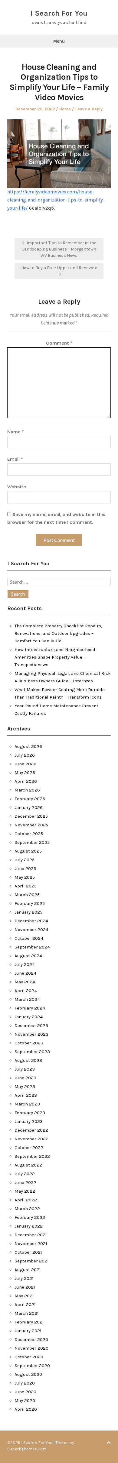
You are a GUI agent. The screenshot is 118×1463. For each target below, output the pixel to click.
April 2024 (26, 990)
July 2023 (25, 1069)
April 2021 (25, 1304)
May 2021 (24, 1296)
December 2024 (31, 921)
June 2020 (25, 1391)
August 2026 (28, 746)
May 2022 (25, 1191)
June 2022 (25, 1182)
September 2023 (32, 1051)
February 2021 (29, 1322)
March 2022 (27, 1208)
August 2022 (28, 1165)
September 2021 (32, 1261)
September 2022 (32, 1156)
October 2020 (29, 1357)
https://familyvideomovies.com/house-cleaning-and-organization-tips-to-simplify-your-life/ (55, 200)
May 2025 (25, 877)
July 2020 (25, 1383)
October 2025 (29, 833)
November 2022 (31, 1139)
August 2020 (28, 1374)
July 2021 (24, 1278)
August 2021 (28, 1269)
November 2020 (31, 1348)
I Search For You (59, 13)
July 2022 (25, 1173)
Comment (59, 343)
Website (16, 487)
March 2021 (27, 1313)
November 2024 (31, 929)
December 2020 (31, 1339)
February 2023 (30, 1112)
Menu (59, 41)
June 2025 (25, 868)
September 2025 (32, 842)
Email (15, 459)
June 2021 (25, 1287)
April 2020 (26, 1409)
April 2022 (26, 1200)
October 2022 (29, 1147)
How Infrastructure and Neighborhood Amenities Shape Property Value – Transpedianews (55, 657)
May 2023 (25, 1086)
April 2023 (26, 1095)
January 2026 (29, 807)
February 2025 (30, 903)
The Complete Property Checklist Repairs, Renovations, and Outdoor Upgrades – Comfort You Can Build (58, 633)
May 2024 (25, 982)
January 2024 (29, 1016)
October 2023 (29, 1043)
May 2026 (25, 772)
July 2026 (25, 755)
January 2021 (28, 1330)
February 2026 (30, 798)
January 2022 (29, 1226)
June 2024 (25, 973)
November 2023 (31, 1034)
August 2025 (28, 851)
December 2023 (31, 1025)
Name (15, 432)
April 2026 (26, 781)
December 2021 (31, 1234)
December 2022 (31, 1130)
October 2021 (28, 1252)
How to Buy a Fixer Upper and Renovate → (59, 271)
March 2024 (27, 999)
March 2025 (27, 894)
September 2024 (32, 947)
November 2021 (31, 1243)
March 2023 (27, 1104)
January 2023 (29, 1121)
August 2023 (28, 1060)
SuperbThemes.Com (27, 1449)
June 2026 (25, 764)
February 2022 (30, 1217)
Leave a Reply (89, 109)
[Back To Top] (109, 1443)
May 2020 (25, 1400)
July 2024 (25, 964)
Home (65, 109)
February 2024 (30, 1008)
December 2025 (31, 816)
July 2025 (24, 859)
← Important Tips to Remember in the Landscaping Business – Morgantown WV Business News (59, 249)
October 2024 (29, 938)
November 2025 (31, 825)
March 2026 (27, 790)
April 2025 (26, 886)
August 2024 (28, 955)
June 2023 (25, 1077)
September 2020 (32, 1365)
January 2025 (28, 912)
